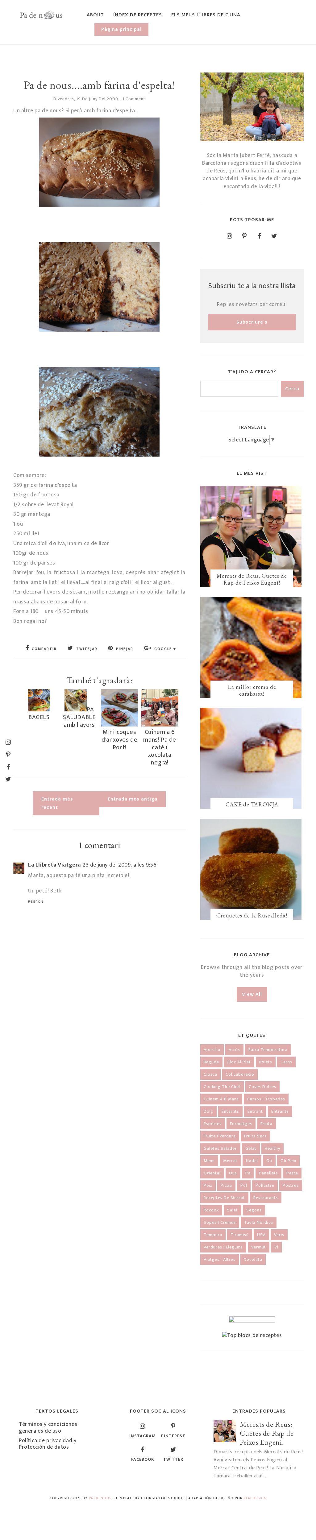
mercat (230, 1160)
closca (210, 1074)
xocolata (253, 1259)
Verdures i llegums (223, 1247)
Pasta (292, 1173)
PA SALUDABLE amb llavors (79, 717)
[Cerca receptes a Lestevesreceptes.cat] (252, 1335)
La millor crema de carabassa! (252, 690)
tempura (213, 1234)
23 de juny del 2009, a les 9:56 (120, 865)
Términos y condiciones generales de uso (48, 1428)
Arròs (234, 1049)
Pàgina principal (121, 29)
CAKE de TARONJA (252, 804)
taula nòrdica (258, 1222)
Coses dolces (262, 1086)
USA (261, 1234)
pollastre (265, 1185)
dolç (208, 1111)
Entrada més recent (57, 803)
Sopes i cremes (220, 1222)
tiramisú (240, 1234)
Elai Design (255, 1498)
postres (291, 1185)
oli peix (288, 1160)
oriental (212, 1173)
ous (233, 1173)
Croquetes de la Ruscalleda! (251, 915)
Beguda (211, 1062)
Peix (208, 1185)
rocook (211, 1210)
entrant (255, 1111)
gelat (250, 1148)
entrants (280, 1111)
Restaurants (265, 1197)
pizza (226, 1185)
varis (279, 1234)
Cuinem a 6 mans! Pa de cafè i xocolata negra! (159, 747)
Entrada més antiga (132, 799)
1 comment (134, 98)
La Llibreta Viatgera (54, 865)
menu (209, 1160)
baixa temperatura (268, 1049)
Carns (286, 1062)
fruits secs (255, 1136)
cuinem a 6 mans (221, 1099)
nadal (252, 1160)
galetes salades (220, 1148)
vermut (258, 1247)
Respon (35, 901)
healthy (272, 1148)
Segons (254, 1210)
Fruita (266, 1123)
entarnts (230, 1111)
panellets (268, 1173)
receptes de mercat (224, 1197)
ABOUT (95, 15)
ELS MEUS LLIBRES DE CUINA (205, 15)
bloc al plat (239, 1062)
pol (243, 1185)
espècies (213, 1123)
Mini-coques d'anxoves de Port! (119, 739)
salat (232, 1210)
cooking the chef (222, 1086)
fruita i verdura (220, 1136)
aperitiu (212, 1049)
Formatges (241, 1123)
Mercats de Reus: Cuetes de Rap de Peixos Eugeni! (252, 579)
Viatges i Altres (219, 1259)
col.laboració (240, 1074)
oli (269, 1160)
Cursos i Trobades (266, 1099)
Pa (248, 1173)
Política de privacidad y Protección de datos (47, 1444)
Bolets (265, 1062)
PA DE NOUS (100, 1498)
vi (276, 1247)
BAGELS (39, 717)
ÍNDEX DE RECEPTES (137, 15)
